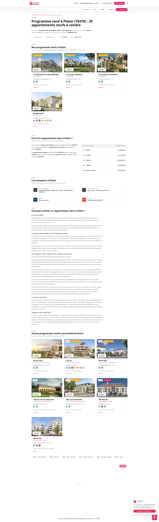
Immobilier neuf (35, 15)
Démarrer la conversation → (144, 511)
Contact (98, 518)
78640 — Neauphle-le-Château (104, 457)
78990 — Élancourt (54, 457)
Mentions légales (80, 518)
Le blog (96, 3)
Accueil (76, 3)
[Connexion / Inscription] (127, 3)
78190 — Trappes (119, 457)
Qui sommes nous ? (90, 518)
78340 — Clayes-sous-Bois (68, 457)
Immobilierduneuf (35, 3)
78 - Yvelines (43, 15)
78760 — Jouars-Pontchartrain (86, 457)
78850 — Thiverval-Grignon (39, 457)
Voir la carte (79, 483)
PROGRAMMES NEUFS (86, 3)
